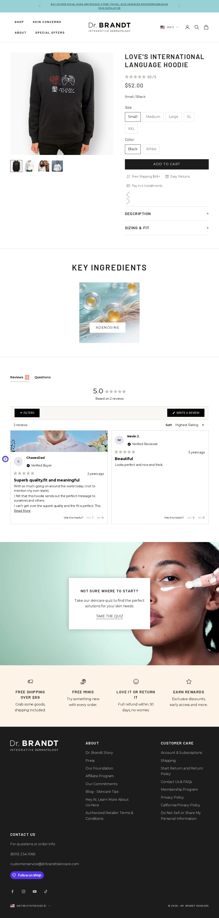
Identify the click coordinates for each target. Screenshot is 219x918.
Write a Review (190, 413)
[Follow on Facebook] (12, 891)
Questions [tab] (42, 378)
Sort (169, 425)
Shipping (168, 761)
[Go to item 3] (44, 166)
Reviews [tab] (19, 378)
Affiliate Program (100, 776)
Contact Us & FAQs (176, 782)
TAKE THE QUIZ (109, 616)
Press (90, 761)
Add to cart (166, 164)
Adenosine (108, 327)
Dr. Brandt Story (99, 753)
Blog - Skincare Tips (102, 792)
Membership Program (179, 789)
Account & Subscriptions (181, 753)
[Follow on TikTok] (46, 891)
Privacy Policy (172, 797)
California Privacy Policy (180, 805)
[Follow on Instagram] (23, 891)
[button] (140, 77)
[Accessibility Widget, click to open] (5, 459)
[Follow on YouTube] (35, 891)
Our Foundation (99, 768)
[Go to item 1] (16, 166)
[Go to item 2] (30, 166)
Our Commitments (101, 784)
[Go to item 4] (57, 166)
